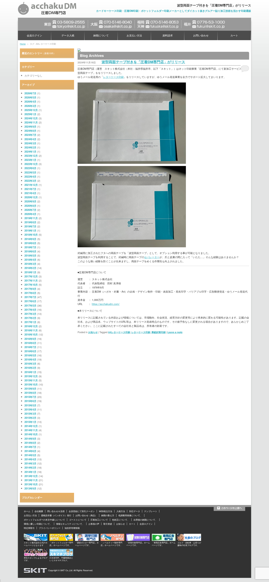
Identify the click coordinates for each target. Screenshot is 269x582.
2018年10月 (31, 234)
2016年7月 (30, 347)
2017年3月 (30, 314)
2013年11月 (31, 480)
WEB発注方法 (105, 511)
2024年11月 (31, 122)
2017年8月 (30, 293)
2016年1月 (30, 372)
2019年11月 (31, 218)
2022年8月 (30, 168)
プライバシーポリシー (49, 527)
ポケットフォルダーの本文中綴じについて (44, 519)
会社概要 (38, 511)
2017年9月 (30, 289)
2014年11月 (31, 430)
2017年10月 (31, 284)
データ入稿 (67, 35)
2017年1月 (30, 322)
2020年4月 (30, 214)
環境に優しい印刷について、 (38, 523)
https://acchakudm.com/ (106, 304)
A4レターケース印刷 (119, 332)
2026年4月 (30, 101)
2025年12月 (31, 110)
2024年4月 (30, 139)
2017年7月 (30, 297)
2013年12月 (31, 476)
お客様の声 (93, 523)
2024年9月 (30, 126)
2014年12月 (31, 426)
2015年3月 (30, 413)
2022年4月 (30, 176)
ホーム (27, 511)
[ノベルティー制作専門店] (112, 540)
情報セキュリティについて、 (70, 523)
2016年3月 (30, 363)
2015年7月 (30, 397)
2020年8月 (30, 206)
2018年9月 (30, 239)
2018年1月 (30, 272)
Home (23, 43)
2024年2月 (30, 147)
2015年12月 (31, 376)
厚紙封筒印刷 (158, 332)
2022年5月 (30, 172)
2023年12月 (31, 156)
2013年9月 (30, 488)
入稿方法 (120, 511)
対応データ (134, 511)
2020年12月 (31, 197)
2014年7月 (30, 447)
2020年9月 (30, 201)
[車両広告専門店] (163, 540)
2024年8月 (30, 131)
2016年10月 (31, 334)
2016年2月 (30, 368)
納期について (101, 35)
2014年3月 (30, 463)
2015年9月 (30, 388)
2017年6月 (30, 301)
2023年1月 (30, 160)
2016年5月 (30, 355)
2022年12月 (31, 164)
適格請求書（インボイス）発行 (56, 515)
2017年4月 (30, 309)
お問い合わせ (201, 35)
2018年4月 (30, 259)
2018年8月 (30, 243)
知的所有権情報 (72, 527)
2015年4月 (30, 409)
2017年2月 (30, 318)
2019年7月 (30, 226)
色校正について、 (120, 519)
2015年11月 (31, 380)
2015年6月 (30, 401)
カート (234, 35)
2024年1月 (30, 151)
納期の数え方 (107, 515)
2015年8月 (30, 393)
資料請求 (167, 35)
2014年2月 (30, 467)
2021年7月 (30, 189)
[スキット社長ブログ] (189, 540)
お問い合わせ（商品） (86, 515)
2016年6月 (30, 351)
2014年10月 (31, 434)
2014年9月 (30, 438)
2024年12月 (31, 118)
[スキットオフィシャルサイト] (35, 540)
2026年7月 (30, 93)
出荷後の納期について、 (145, 519)
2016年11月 (31, 330)
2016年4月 (30, 359)
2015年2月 (30, 418)
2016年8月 (30, 343)
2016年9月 (30, 339)
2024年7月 (30, 135)
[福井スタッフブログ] (35, 555)
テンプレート (150, 511)
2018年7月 (30, 247)
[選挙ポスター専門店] (87, 540)
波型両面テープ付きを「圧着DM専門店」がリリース (143, 61)
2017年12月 (31, 276)
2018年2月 (30, 268)
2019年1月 (30, 230)
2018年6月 (30, 251)
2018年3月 (30, 264)
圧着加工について (99, 519)
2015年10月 (31, 384)
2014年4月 (30, 459)
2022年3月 (30, 181)
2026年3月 (30, 106)
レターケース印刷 (113, 77)
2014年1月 (30, 472)
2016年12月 (31, 326)
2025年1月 (30, 114)
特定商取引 (29, 527)
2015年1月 (30, 422)
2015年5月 (30, 405)
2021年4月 (30, 193)
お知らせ (93, 332)
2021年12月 (31, 185)
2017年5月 (30, 305)
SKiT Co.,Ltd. (66, 570)
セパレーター (152, 257)
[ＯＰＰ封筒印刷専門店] (138, 540)
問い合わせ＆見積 (56, 511)
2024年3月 (30, 143)
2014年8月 (30, 443)
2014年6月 (30, 451)
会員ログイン (34, 35)
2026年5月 (30, 97)
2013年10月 (31, 484)
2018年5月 (30, 255)
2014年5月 (30, 455)
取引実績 (107, 523)
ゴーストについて (77, 519)
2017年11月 (31, 280)
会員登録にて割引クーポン (82, 511)
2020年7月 (30, 210)
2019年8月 (30, 222)
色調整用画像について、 (130, 515)
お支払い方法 (134, 35)
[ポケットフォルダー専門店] (61, 540)
